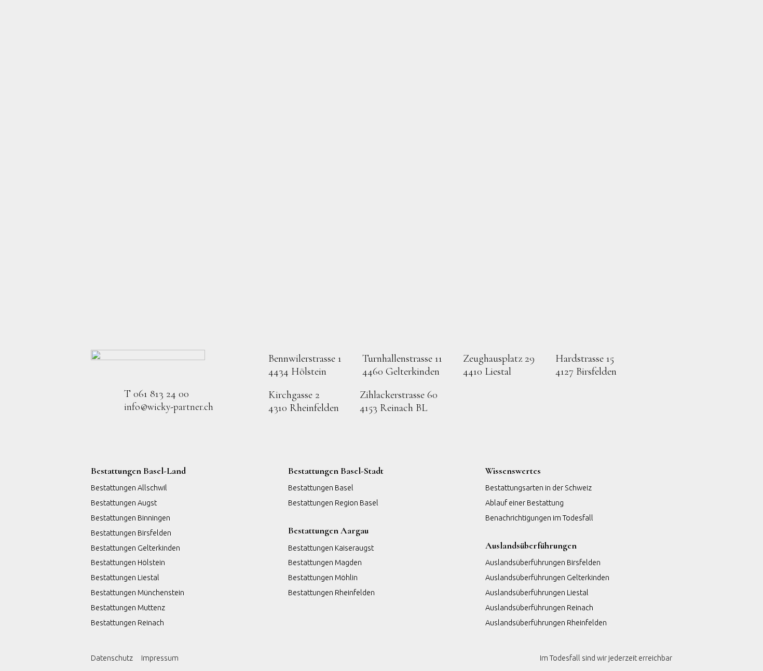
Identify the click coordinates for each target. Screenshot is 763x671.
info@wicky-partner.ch (168, 407)
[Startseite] (148, 363)
